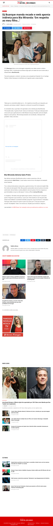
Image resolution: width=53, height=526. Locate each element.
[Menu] (4, 2)
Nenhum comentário (26, 24)
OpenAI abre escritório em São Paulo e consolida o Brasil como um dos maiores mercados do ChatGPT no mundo (30, 472)
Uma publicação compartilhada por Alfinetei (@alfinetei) (26, 172)
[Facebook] (3, 72)
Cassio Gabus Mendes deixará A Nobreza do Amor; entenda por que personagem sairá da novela (30, 421)
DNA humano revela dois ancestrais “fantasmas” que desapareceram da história (30, 488)
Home (12, 6)
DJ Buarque (12, 244)
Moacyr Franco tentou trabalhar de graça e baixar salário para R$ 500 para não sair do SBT (13, 288)
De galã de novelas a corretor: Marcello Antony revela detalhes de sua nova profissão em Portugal (12, 312)
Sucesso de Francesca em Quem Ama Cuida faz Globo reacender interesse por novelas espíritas (29, 436)
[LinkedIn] (3, 79)
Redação (5, 415)
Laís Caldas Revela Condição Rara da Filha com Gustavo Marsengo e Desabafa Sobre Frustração (29, 429)
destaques (4, 410)
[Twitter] (3, 75)
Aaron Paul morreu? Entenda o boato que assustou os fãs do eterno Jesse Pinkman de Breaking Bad (38, 288)
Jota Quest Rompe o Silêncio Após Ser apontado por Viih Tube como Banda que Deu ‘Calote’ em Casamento (26, 413)
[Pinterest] (3, 82)
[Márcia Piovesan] (26, 2)
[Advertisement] (30, 92)
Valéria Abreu (9, 24)
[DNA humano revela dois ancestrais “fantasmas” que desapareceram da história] (6, 490)
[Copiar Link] (3, 89)
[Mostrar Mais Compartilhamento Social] (33, 28)
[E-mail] (3, 86)
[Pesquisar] (49, 2)
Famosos (16, 6)
